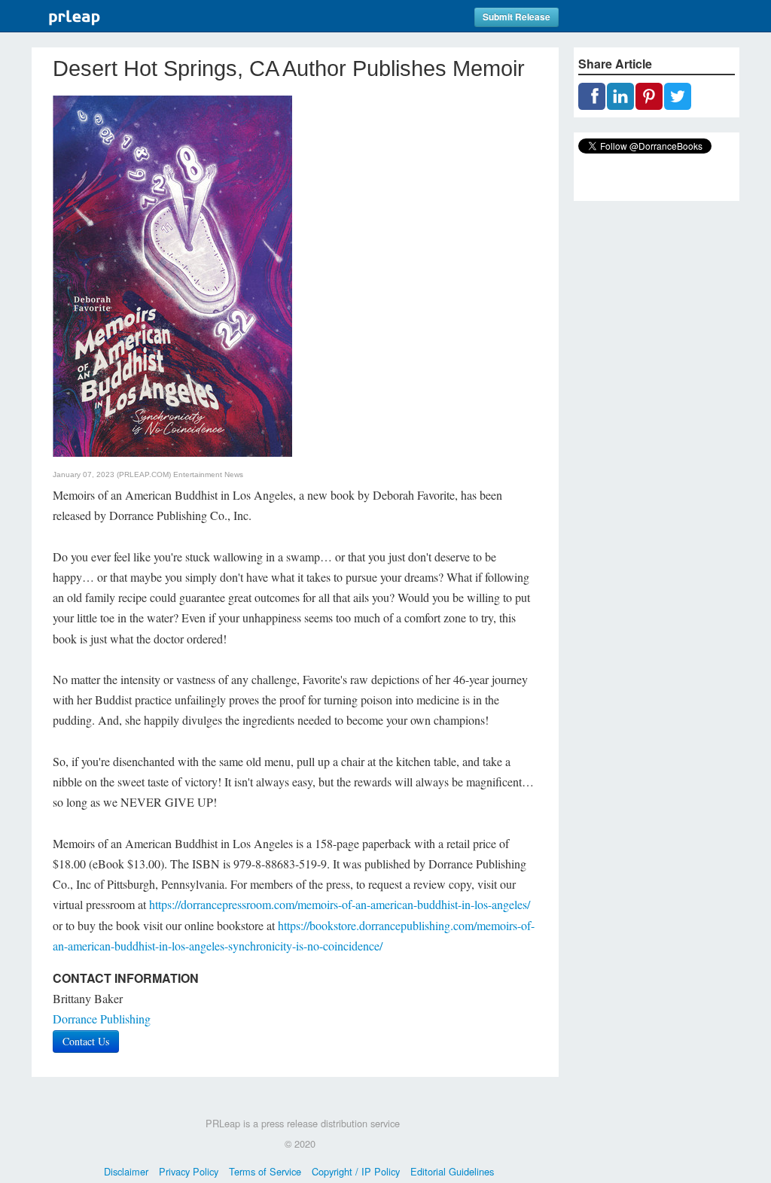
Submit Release (516, 17)
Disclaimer (126, 1171)
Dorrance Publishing (102, 1018)
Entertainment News (208, 474)
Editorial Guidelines (452, 1171)
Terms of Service (265, 1171)
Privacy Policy (188, 1171)
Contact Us (85, 1041)
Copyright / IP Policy (356, 1171)
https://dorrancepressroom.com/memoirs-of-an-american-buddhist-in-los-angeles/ (339, 904)
